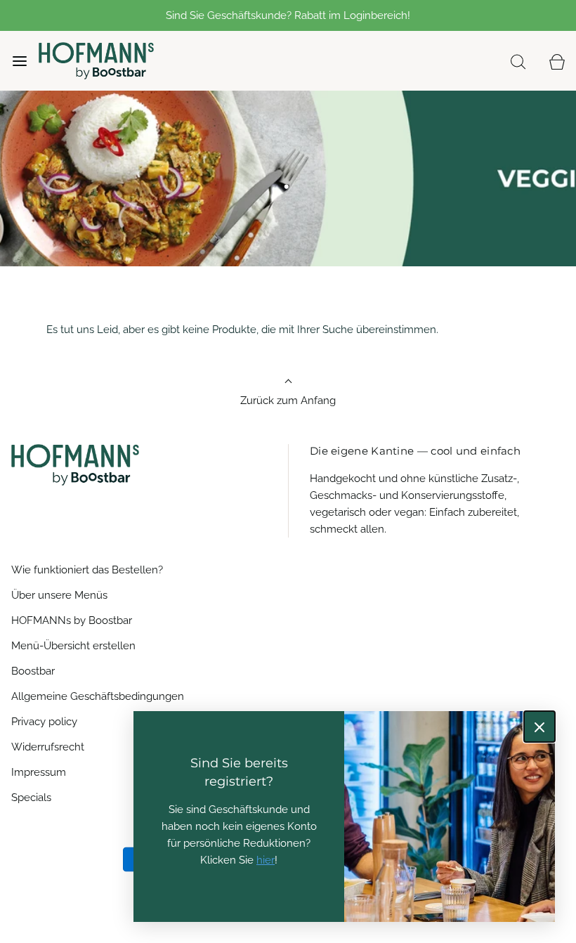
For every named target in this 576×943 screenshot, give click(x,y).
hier (265, 860)
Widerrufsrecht (47, 747)
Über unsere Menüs (59, 595)
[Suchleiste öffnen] (518, 60)
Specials (31, 797)
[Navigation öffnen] (19, 60)
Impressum (38, 772)
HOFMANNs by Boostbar (71, 620)
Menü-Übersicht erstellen (73, 645)
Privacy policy (44, 721)
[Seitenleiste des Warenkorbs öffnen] (556, 60)
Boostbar (33, 671)
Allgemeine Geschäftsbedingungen (97, 696)
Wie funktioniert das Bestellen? (87, 570)
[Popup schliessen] (539, 726)
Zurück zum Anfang (288, 400)
